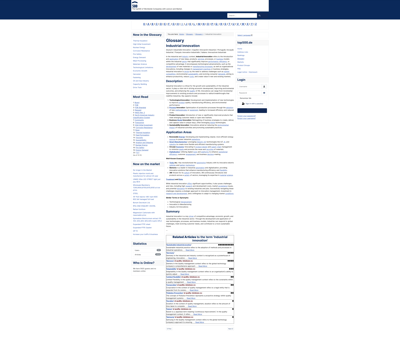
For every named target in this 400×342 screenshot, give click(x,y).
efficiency (223, 61)
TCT (137, 153)
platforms (205, 152)
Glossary (240, 59)
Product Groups (243, 65)
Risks (181, 179)
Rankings (240, 55)
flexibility (223, 170)
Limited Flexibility (174, 277)
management (198, 69)
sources (172, 139)
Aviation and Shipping (144, 143)
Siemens (170, 261)
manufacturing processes (203, 66)
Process (172, 107)
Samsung (170, 317)
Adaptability (171, 269)
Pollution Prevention (175, 293)
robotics (172, 144)
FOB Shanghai (140, 107)
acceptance (223, 186)
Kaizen (169, 309)
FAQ (239, 69)
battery (182, 165)
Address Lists (242, 52)
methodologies (181, 110)
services (201, 59)
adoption (229, 107)
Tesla (171, 163)
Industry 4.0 (201, 142)
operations (195, 139)
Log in (252, 111)
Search (263, 15)
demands (221, 74)
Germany (170, 253)
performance (213, 61)
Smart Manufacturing (178, 142)
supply (214, 147)
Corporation (171, 285)
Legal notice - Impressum (247, 72)
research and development (176, 193)
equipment (194, 110)
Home (239, 49)
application (173, 59)
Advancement (186, 202)
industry (185, 56)
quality (192, 91)
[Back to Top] (396, 338)
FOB (136, 105)
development (171, 66)
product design (201, 147)
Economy (180, 147)
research (189, 186)
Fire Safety (140, 148)
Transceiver (139, 123)
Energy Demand (142, 150)
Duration (170, 301)
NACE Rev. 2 (140, 112)
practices (207, 69)
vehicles (172, 165)
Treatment (170, 179)
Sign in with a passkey (254, 104)
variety (187, 175)
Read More (190, 250)
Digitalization (174, 152)
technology (190, 165)
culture (186, 173)
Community (139, 120)
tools (195, 152)
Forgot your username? (246, 118)
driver (191, 216)
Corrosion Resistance (144, 128)
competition (171, 74)
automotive (201, 163)
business (219, 59)
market (226, 71)
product (182, 102)
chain (219, 147)
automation (200, 168)
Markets (240, 62)
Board (137, 102)
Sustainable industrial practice (179, 245)
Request (138, 110)
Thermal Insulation (143, 133)
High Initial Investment (143, 125)
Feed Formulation (142, 135)
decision (210, 154)
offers (189, 183)
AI (224, 142)
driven (186, 71)
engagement (191, 154)
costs (191, 76)
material (223, 175)
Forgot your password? (246, 116)
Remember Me (245, 98)
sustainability (193, 74)
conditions (229, 193)
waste (181, 149)
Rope (137, 130)
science (230, 175)
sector (184, 61)
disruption (181, 188)
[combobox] (242, 15)
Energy (182, 137)
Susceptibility (141, 140)
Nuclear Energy (142, 145)
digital (212, 123)
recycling (209, 149)
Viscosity (139, 138)
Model (179, 120)
